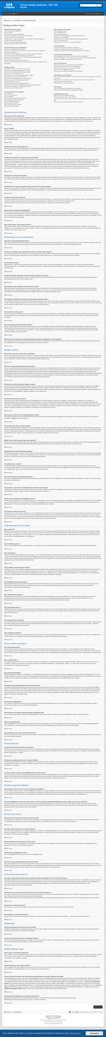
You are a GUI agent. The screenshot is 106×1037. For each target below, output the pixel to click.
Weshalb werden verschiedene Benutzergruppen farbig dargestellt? (71, 39)
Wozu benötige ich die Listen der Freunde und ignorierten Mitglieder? (71, 56)
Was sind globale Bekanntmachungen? (14, 99)
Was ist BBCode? (8, 93)
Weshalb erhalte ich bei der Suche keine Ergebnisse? (67, 66)
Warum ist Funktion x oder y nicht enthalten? (65, 97)
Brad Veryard (57, 1015)
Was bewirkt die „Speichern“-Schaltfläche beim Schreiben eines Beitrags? (22, 84)
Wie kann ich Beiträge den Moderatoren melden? (16, 83)
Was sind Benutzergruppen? (61, 34)
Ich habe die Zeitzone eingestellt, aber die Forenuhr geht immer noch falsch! (23, 54)
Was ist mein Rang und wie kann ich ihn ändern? (16, 60)
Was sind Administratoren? (60, 31)
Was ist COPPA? (8, 32)
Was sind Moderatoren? (60, 32)
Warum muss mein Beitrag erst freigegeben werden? (17, 86)
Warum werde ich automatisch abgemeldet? (15, 42)
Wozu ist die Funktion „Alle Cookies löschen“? (15, 43)
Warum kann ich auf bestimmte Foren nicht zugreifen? (17, 78)
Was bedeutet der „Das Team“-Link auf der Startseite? (67, 42)
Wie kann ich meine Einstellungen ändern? (14, 49)
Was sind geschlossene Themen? (12, 104)
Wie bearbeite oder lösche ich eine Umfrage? (15, 77)
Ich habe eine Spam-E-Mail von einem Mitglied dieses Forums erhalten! (71, 50)
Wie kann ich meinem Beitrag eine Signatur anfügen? (17, 72)
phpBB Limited (35, 291)
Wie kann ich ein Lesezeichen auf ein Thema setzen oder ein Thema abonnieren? (74, 79)
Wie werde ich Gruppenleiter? (61, 37)
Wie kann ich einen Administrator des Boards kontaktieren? (68, 102)
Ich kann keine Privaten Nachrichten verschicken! (66, 47)
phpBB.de (48, 291)
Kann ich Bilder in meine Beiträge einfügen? (15, 98)
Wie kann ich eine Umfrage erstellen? (13, 73)
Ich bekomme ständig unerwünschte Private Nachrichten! (68, 49)
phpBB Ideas (84, 967)
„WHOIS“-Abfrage (33, 980)
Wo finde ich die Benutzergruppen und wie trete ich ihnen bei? (69, 35)
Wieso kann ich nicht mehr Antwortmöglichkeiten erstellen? (19, 75)
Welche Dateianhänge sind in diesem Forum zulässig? (67, 88)
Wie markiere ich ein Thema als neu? (13, 88)
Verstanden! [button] (94, 1033)
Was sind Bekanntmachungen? (12, 101)
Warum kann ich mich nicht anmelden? (14, 37)
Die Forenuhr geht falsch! (10, 52)
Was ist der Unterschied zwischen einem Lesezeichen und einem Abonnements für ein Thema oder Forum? (77, 77)
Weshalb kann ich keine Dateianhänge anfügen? (16, 80)
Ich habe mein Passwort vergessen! (13, 40)
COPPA (96, 159)
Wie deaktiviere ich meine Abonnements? (64, 83)
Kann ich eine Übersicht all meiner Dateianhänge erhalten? (68, 90)
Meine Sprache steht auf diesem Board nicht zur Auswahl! (18, 55)
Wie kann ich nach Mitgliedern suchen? (63, 69)
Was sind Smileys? (9, 96)
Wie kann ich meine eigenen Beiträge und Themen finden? (68, 71)
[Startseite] (11, 5)
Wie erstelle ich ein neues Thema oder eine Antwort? (17, 68)
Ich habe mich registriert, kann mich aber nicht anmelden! (18, 35)
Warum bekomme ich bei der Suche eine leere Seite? (67, 68)
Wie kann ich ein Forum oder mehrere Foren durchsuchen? (69, 64)
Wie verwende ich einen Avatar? (12, 58)
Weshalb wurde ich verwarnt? (11, 81)
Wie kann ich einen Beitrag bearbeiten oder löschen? (17, 70)
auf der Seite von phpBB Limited (74, 956)
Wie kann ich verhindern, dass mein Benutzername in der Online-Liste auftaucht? (24, 50)
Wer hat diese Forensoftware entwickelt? (64, 95)
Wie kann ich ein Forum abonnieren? (63, 81)
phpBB (47, 1019)
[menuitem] (15, 13)
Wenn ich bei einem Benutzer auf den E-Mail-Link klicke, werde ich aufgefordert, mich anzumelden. (25, 62)
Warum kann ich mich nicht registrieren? (14, 34)
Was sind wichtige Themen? (11, 103)
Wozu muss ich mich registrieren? (12, 31)
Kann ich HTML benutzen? (11, 95)
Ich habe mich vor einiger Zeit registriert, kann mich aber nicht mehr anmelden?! (24, 39)
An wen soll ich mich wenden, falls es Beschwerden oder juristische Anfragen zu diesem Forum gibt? (78, 99)
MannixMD (58, 1017)
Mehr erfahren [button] (75, 1033)
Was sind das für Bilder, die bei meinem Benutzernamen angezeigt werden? (23, 57)
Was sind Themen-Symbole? (11, 106)
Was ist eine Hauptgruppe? (60, 40)
